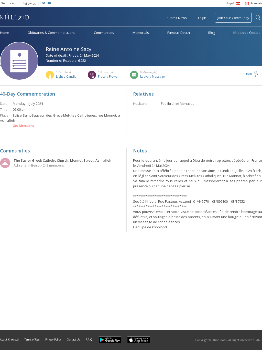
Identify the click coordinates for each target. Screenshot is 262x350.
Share (248, 73)
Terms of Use (32, 339)
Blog (211, 32)
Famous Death (178, 32)
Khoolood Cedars (246, 32)
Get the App (9, 3)
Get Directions (23, 126)
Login (202, 17)
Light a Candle (66, 76)
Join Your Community (233, 17)
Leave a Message (152, 76)
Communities (104, 32)
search (258, 17)
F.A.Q (89, 339)
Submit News (177, 17)
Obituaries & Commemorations (51, 32)
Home (4, 32)
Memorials (141, 32)
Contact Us (73, 339)
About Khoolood (9, 339)
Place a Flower (108, 76)
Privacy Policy (53, 339)
